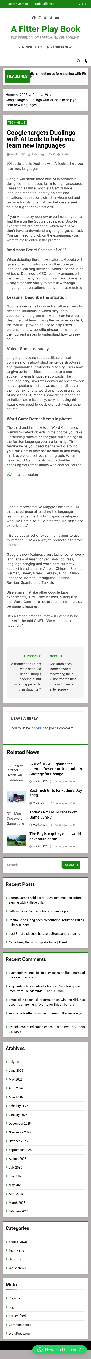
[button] (59, 1349)
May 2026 (15, 1079)
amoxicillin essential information (32, 1000)
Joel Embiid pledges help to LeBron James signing (44, 934)
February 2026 (18, 1106)
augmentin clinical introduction (30, 986)
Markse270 (18, 154)
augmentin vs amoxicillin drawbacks (34, 973)
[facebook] (34, 18)
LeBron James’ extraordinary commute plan (17, 4)
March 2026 (17, 1097)
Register (14, 1298)
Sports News (18, 1242)
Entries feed (17, 1316)
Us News (15, 1259)
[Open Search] (78, 61)
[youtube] (57, 18)
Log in (13, 1307)
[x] (45, 18)
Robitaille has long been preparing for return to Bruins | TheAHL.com (42, 4)
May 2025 (15, 1185)
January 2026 (18, 1115)
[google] (51, 18)
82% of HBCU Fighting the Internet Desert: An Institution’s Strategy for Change (55, 769)
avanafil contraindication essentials (34, 1027)
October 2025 (18, 1141)
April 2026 (16, 1088)
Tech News (16, 122)
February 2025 (18, 1211)
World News (17, 1268)
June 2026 (16, 1071)
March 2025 (17, 1203)
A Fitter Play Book (45, 29)
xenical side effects (22, 1013)
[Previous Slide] (79, 4)
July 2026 (15, 1062)
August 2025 (17, 1159)
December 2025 (20, 1123)
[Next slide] (85, 4)
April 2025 (16, 1194)
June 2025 (16, 1176)
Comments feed (20, 1325)
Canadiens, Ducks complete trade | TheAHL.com (43, 942)
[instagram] (39, 18)
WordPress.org (19, 1333)
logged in (37, 728)
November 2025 (20, 1132)
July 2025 (15, 1167)
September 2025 (20, 1150)
